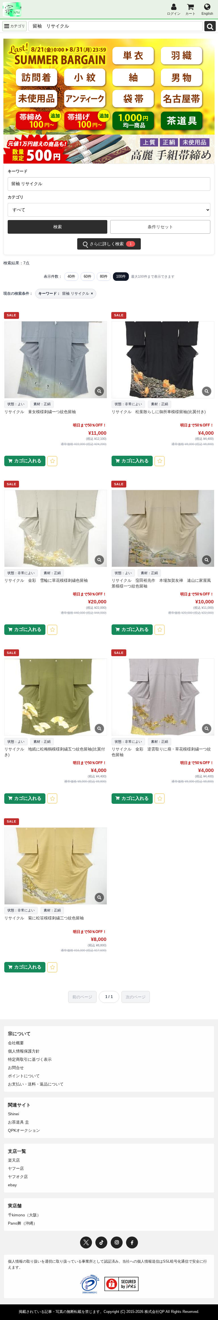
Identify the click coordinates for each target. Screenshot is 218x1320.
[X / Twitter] (86, 1242)
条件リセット (160, 226)
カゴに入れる (27, 460)
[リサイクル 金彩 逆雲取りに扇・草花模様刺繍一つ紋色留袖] (163, 697)
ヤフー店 (16, 1168)
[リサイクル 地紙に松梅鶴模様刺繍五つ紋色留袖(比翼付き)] (55, 697)
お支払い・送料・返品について (36, 1084)
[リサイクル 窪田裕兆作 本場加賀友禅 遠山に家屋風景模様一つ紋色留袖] (163, 528)
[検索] (210, 26)
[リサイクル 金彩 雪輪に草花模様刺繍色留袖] (55, 528)
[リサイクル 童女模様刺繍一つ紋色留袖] (55, 359)
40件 (71, 276)
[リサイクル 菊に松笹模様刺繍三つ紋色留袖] (55, 866)
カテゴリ (16, 197)
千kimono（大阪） (24, 1215)
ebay (12, 1185)
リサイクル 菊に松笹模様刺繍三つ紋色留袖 (44, 918)
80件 (104, 276)
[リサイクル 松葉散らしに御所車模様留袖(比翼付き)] (163, 359)
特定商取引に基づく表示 (30, 1059)
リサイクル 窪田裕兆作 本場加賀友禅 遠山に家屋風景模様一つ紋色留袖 (161, 583)
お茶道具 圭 (18, 1122)
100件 (121, 276)
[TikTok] (101, 1242)
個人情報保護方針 (24, 1051)
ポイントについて (24, 1076)
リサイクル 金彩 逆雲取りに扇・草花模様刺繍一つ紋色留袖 (161, 752)
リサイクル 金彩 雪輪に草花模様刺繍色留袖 (46, 580)
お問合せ (16, 1067)
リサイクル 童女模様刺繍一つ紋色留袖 (40, 411)
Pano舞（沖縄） (22, 1223)
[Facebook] (132, 1242)
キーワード (18, 171)
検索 (57, 226)
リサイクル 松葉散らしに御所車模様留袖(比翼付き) (159, 411)
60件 (87, 276)
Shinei (13, 1114)
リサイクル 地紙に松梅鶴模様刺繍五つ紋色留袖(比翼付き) (54, 752)
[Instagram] (117, 1242)
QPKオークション (24, 1130)
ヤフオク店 (18, 1176)
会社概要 (16, 1043)
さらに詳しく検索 (111, 243)
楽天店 (14, 1160)
